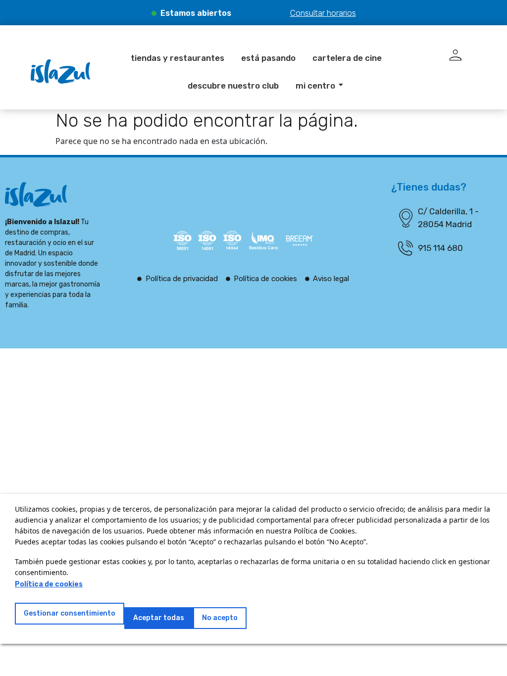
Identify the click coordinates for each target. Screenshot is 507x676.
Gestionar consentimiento (69, 613)
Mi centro (315, 86)
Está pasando (268, 58)
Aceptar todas (158, 618)
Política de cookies (49, 584)
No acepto (220, 618)
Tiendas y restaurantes (177, 58)
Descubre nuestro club (233, 86)
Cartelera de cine (347, 58)
